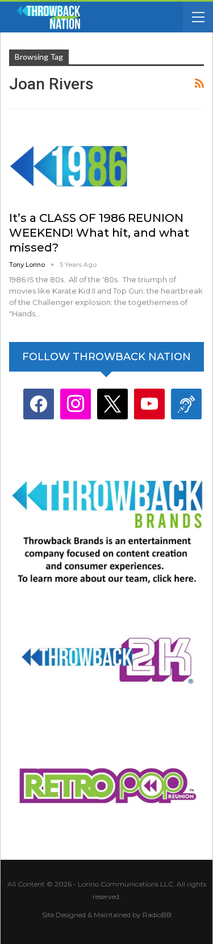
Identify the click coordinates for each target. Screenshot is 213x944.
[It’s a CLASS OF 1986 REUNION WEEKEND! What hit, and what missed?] (68, 163)
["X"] (112, 403)
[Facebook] (38, 403)
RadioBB (157, 914)
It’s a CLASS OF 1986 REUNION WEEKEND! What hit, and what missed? (99, 232)
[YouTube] (149, 403)
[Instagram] (75, 403)
